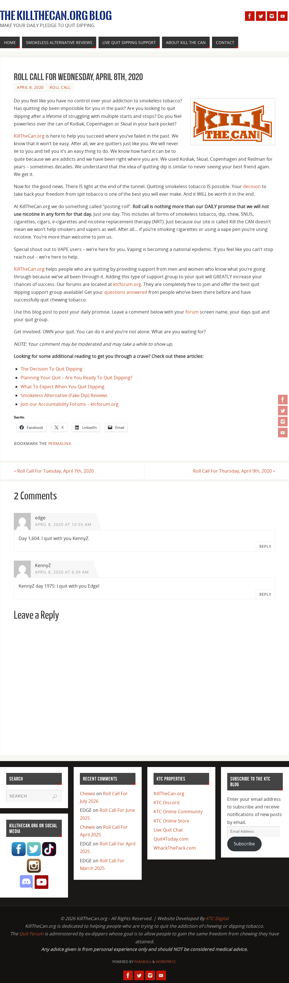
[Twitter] (283, 410)
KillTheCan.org (29, 136)
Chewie (87, 793)
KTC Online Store (171, 821)
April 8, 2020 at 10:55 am (63, 524)
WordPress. (166, 961)
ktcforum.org (127, 284)
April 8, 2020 (30, 87)
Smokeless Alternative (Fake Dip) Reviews (64, 395)
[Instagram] (283, 421)
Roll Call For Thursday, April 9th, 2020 (234, 471)
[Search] (55, 796)
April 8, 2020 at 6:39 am (62, 572)
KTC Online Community (178, 811)
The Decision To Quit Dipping (51, 369)
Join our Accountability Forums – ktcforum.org (70, 404)
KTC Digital (217, 918)
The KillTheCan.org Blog (56, 15)
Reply (265, 546)
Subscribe (244, 844)
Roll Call (60, 87)
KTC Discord (166, 802)
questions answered (125, 292)
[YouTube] (283, 432)
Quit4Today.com (171, 839)
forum (192, 312)
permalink (60, 443)
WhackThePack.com (175, 848)
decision (252, 186)
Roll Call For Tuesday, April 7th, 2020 (54, 471)
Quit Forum (31, 934)
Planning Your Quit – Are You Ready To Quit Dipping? (76, 377)
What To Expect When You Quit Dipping (62, 386)
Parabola (143, 961)
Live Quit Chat (168, 830)
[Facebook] (283, 399)
